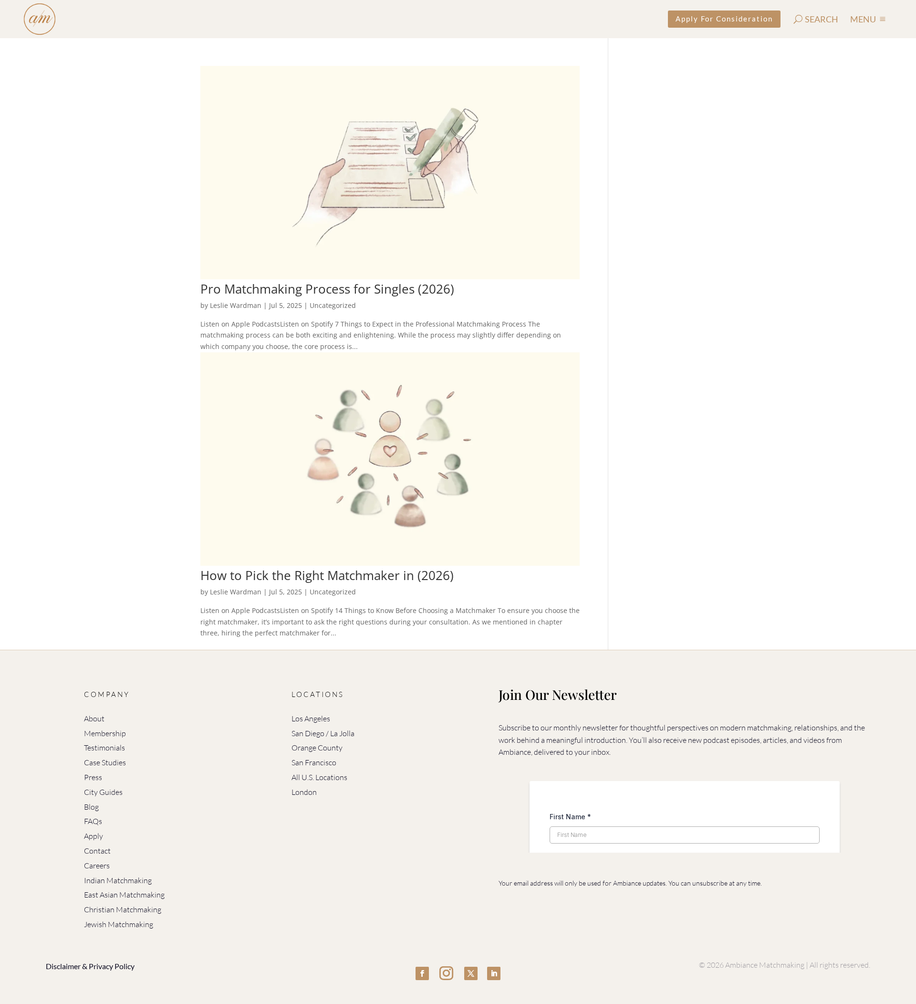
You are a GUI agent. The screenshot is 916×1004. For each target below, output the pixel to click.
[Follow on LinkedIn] (493, 973)
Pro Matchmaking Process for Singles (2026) (327, 288)
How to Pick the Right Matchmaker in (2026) (327, 575)
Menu (863, 19)
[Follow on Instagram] (446, 973)
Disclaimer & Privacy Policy (90, 966)
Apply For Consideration (724, 18)
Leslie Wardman (235, 305)
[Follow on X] (471, 973)
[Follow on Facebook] (422, 973)
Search (821, 19)
